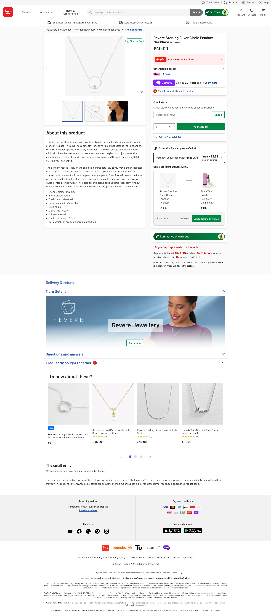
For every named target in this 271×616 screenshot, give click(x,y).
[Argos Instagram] (106, 531)
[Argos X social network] (88, 531)
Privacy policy (117, 557)
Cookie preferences (159, 557)
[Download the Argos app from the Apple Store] (172, 532)
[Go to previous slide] (48, 67)
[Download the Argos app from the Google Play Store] (193, 532)
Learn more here (88, 510)
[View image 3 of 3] (117, 111)
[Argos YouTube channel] (70, 531)
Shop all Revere (133, 29)
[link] (189, 90)
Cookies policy (136, 557)
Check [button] (218, 114)
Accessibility (84, 557)
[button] (134, 41)
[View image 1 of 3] (72, 111)
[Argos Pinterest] (97, 531)
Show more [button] (135, 342)
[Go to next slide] (141, 67)
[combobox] (138, 12)
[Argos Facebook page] (79, 531)
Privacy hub (100, 557)
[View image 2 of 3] (95, 111)
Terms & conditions (183, 557)
